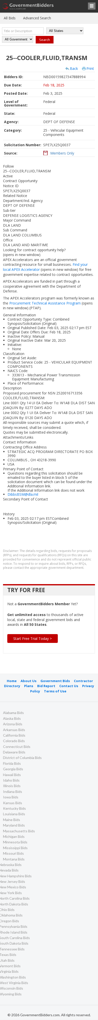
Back (74, 68)
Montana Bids (14, 859)
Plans (28, 686)
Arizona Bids (12, 724)
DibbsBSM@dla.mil (23, 494)
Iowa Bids (10, 797)
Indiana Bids (12, 791)
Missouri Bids (13, 853)
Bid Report (46, 686)
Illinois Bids (12, 786)
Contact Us (68, 686)
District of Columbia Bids (22, 757)
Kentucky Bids (14, 808)
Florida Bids (12, 763)
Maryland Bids (14, 825)
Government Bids (55, 681)
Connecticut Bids (16, 746)
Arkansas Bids (14, 730)
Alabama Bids (13, 712)
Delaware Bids (14, 752)
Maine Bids (11, 820)
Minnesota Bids (15, 842)
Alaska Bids (12, 718)
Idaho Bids (11, 780)
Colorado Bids (14, 741)
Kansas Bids (12, 803)
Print (90, 68)
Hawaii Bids (12, 775)
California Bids (14, 735)
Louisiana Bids (14, 814)
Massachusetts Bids (19, 831)
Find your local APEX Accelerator (45, 267)
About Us (28, 681)
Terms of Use (55, 691)
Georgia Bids (13, 769)
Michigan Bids (14, 836)
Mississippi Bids (15, 848)
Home (12, 681)
